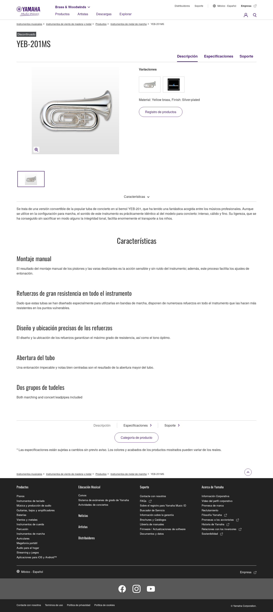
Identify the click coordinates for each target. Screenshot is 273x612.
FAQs (143, 501)
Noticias (83, 515)
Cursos (82, 495)
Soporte (199, 5)
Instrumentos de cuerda (30, 524)
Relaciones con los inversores (219, 529)
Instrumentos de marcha (31, 533)
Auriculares (23, 538)
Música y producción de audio (34, 505)
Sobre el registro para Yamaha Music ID (163, 505)
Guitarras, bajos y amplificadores (36, 510)
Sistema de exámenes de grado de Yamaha (103, 500)
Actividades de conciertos (93, 505)
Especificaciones (218, 56)
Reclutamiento (210, 510)
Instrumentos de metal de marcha (129, 24)
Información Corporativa (215, 496)
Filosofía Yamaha (212, 515)
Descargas (104, 14)
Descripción (187, 56)
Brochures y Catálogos (153, 519)
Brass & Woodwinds (70, 7)
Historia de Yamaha (213, 524)
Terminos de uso (54, 605)
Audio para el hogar (28, 548)
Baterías (21, 515)
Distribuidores (182, 5)
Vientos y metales (27, 519)
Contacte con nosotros (153, 496)
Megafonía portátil (27, 543)
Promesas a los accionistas (218, 519)
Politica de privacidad (78, 605)
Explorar (126, 14)
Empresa (246, 6)
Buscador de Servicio (152, 510)
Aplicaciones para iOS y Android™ (37, 557)
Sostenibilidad (210, 533)
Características (134, 196)
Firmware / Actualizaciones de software (162, 529)
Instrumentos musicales (29, 24)
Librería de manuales (152, 524)
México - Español (226, 5)
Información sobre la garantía (157, 515)
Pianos (21, 496)
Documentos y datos (152, 533)
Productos (62, 14)
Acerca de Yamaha (213, 487)
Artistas (83, 14)
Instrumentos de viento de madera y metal (69, 24)
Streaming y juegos (28, 552)
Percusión (22, 529)
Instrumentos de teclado (31, 501)
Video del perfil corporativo (217, 501)
